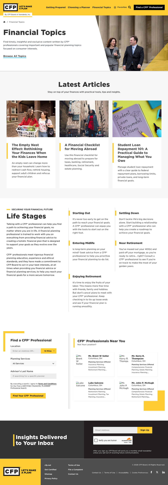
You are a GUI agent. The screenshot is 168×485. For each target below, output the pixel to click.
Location (15, 346)
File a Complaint (75, 470)
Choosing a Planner (79, 7)
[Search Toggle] (129, 7)
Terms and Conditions (47, 384)
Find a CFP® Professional (149, 7)
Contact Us (96, 473)
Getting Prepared (55, 7)
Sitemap (48, 474)
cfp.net (48, 465)
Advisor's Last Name (21, 371)
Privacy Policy (51, 479)
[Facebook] (151, 472)
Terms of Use (109, 473)
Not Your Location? (86, 344)
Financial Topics (101, 7)
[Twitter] (157, 472)
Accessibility (124, 473)
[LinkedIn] (163, 472)
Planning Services (20, 358)
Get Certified (50, 470)
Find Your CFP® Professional (28, 396)
